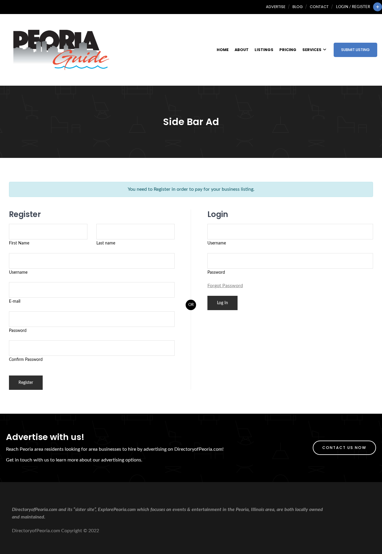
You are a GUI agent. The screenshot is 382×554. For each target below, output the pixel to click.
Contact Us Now (344, 447)
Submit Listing (355, 49)
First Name (19, 243)
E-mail (14, 301)
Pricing (287, 49)
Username (18, 272)
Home (223, 49)
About (242, 49)
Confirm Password (26, 359)
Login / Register (353, 7)
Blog (297, 6)
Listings (264, 49)
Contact (319, 6)
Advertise (275, 6)
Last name (105, 243)
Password (18, 330)
